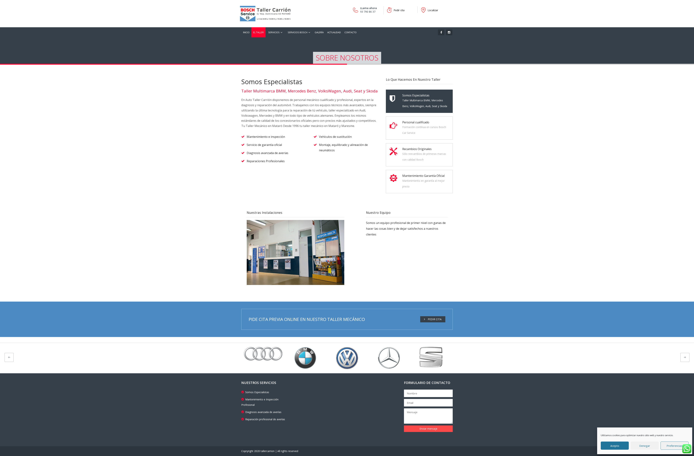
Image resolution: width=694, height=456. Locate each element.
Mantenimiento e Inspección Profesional (260, 402)
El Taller (258, 32)
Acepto (614, 446)
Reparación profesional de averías (265, 419)
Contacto (350, 32)
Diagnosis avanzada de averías (263, 412)
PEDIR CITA (435, 319)
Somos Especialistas (257, 392)
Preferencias (674, 446)
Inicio (246, 32)
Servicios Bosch (297, 32)
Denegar (644, 446)
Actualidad (334, 32)
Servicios (274, 32)
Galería (319, 32)
